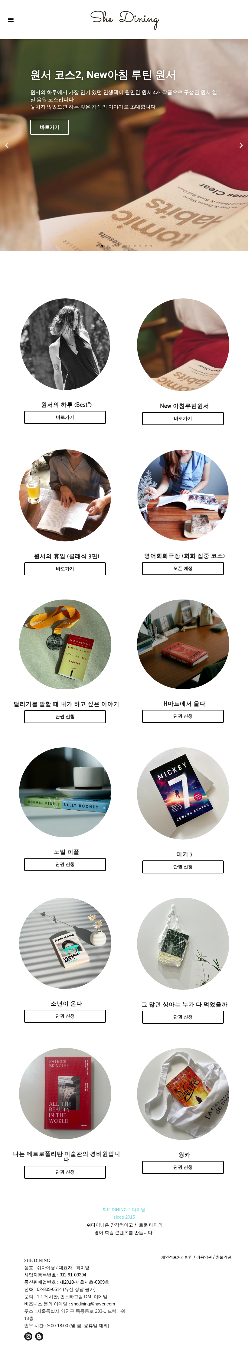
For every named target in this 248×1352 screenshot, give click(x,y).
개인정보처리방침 (177, 1257)
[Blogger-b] (39, 1336)
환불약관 (223, 1257)
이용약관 (204, 1257)
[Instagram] (28, 1336)
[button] (11, 19)
